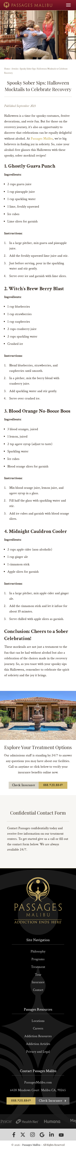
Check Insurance (23, 785)
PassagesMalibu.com (38, 1082)
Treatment (38, 967)
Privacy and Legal (38, 1052)
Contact (38, 990)
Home (7, 68)
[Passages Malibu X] (22, 1134)
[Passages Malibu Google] (42, 1134)
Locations (38, 1021)
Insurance (38, 982)
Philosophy (38, 951)
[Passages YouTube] (61, 1135)
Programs (38, 959)
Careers (38, 1028)
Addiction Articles (38, 1044)
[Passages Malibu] (28, 5)
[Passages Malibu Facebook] (13, 1134)
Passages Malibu (42, 138)
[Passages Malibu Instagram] (32, 1134)
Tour (38, 975)
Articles (14, 68)
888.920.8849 (53, 785)
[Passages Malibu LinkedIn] (51, 1134)
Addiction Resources (38, 1036)
